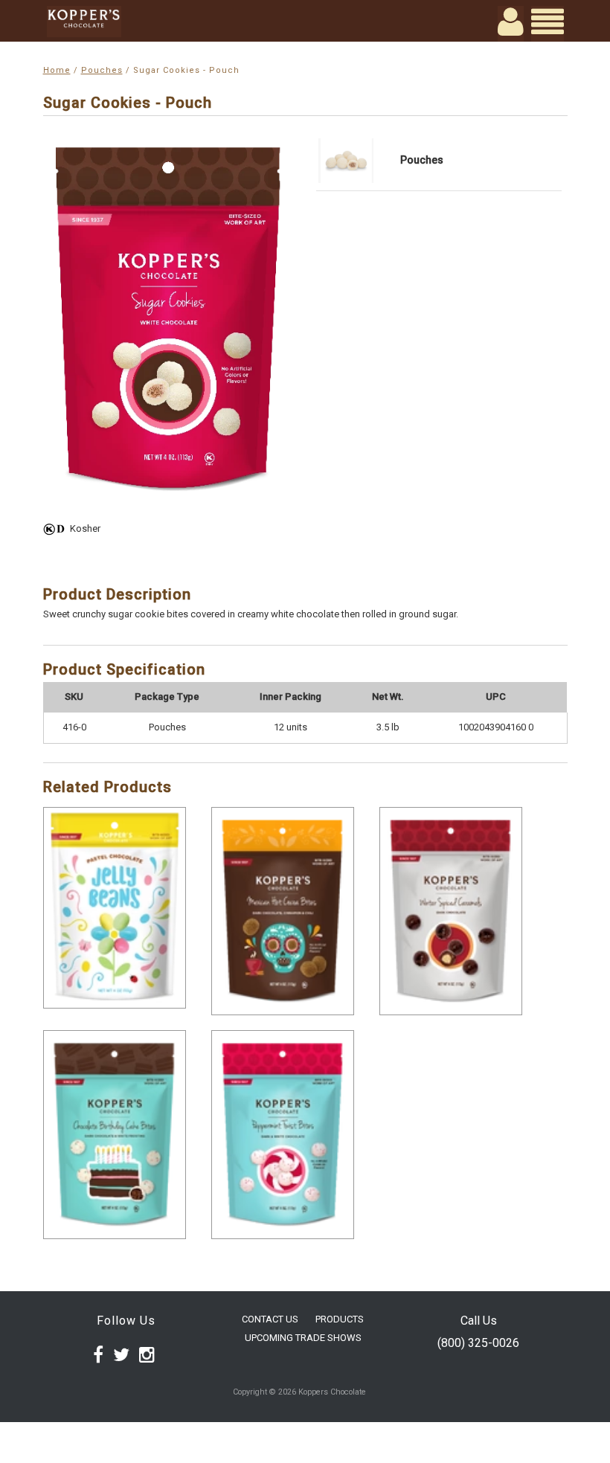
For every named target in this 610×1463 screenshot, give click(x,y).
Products (339, 1319)
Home (57, 70)
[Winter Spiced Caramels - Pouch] (450, 911)
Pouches (102, 70)
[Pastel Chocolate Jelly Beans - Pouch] (114, 908)
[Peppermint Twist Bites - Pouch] (282, 1134)
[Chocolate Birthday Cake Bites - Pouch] (114, 1134)
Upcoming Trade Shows (303, 1337)
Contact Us (270, 1319)
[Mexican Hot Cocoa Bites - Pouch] (282, 911)
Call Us (478, 1321)
